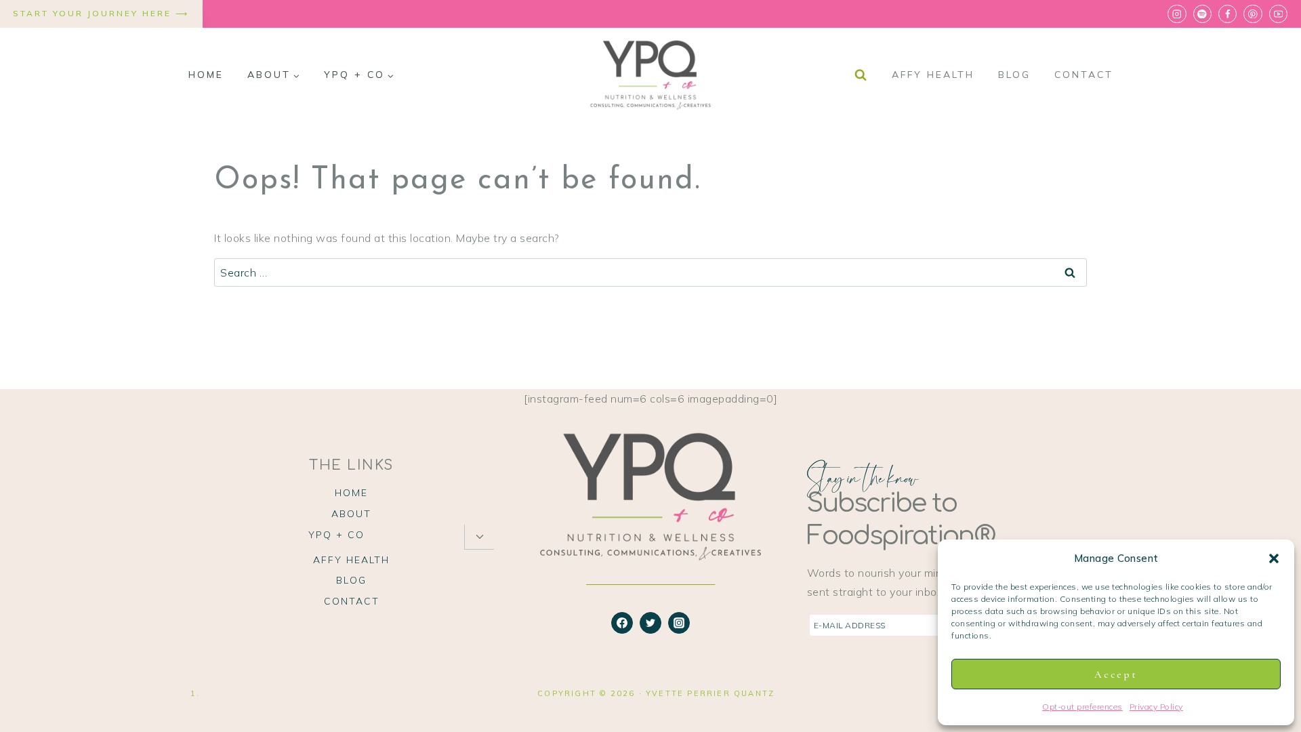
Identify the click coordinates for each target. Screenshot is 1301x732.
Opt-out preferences (1082, 707)
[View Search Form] (860, 75)
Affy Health (933, 74)
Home (206, 74)
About (351, 514)
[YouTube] (1278, 14)
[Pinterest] (1252, 14)
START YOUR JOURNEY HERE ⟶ (101, 13)
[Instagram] (1177, 14)
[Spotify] (1202, 14)
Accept (1115, 674)
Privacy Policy (1156, 707)
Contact (1083, 74)
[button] (1274, 558)
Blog (1014, 74)
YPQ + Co (336, 535)
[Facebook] (1227, 14)
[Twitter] (650, 623)
